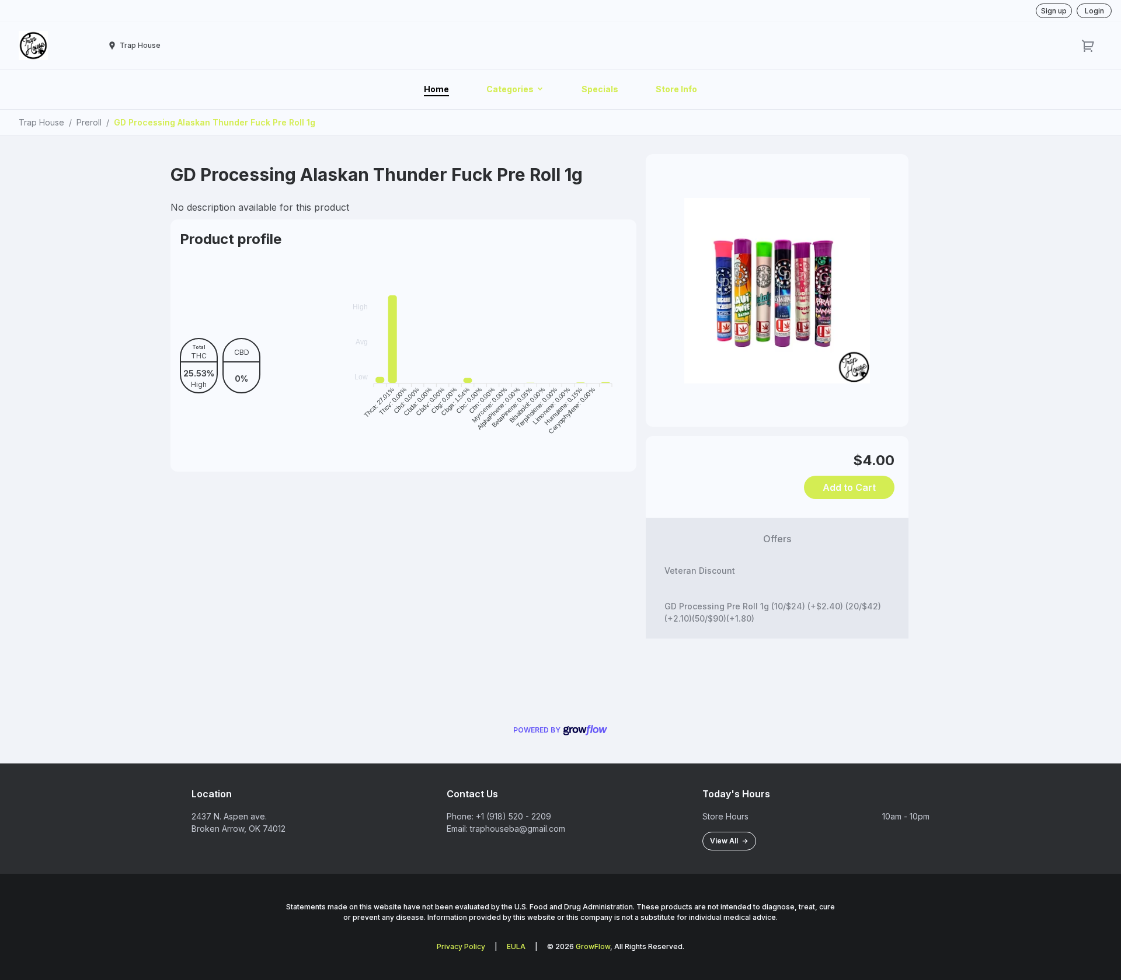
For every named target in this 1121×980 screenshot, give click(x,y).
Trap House (41, 122)
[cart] (1088, 45)
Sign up (1054, 10)
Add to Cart (849, 487)
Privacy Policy (461, 946)
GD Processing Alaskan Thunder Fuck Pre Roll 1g (214, 122)
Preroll (89, 122)
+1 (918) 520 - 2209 (513, 816)
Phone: (460, 816)
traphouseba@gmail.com (517, 828)
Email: (457, 828)
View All (725, 840)
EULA (516, 946)
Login (1094, 10)
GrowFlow (593, 946)
